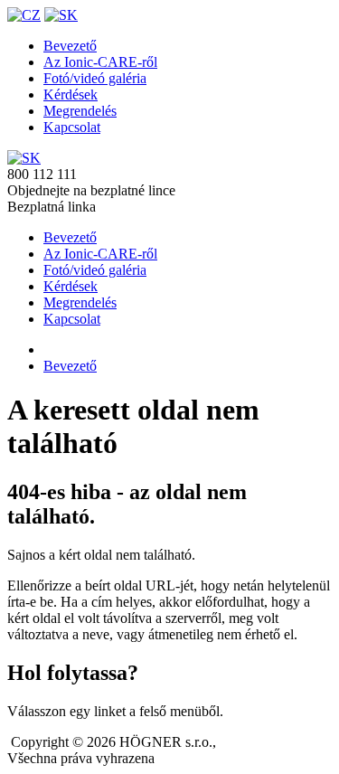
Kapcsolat (71, 127)
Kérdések (70, 94)
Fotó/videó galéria (94, 78)
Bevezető (70, 45)
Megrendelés (80, 110)
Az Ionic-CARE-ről (100, 62)
